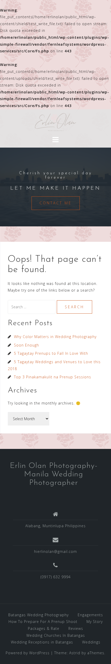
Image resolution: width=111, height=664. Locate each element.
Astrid (74, 652)
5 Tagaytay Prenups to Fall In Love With (51, 353)
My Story (94, 621)
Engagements (90, 614)
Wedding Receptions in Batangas (42, 642)
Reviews (75, 628)
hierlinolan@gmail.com (55, 551)
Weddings (91, 642)
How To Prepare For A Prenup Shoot (43, 621)
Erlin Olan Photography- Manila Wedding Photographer (54, 474)
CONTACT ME (55, 202)
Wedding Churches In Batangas (55, 635)
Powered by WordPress (28, 652)
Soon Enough (26, 345)
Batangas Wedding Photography (38, 614)
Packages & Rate (43, 628)
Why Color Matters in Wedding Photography (55, 336)
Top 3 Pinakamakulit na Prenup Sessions (52, 376)
